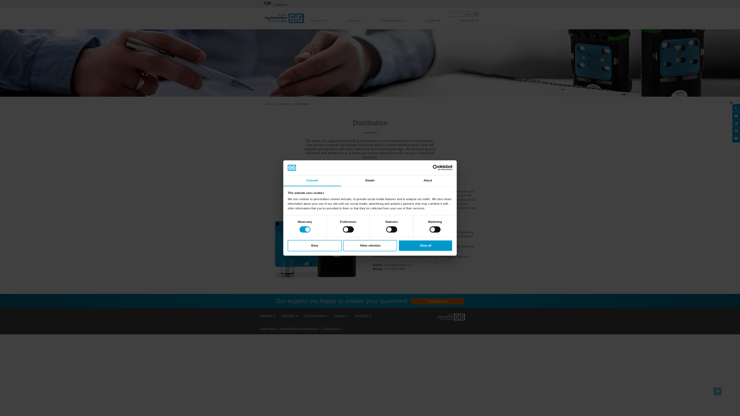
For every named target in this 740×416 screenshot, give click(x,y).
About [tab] (428, 180)
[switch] (348, 229)
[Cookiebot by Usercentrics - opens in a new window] (435, 168)
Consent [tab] (312, 180)
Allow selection (370, 245)
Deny (314, 245)
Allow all (425, 245)
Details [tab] (370, 180)
